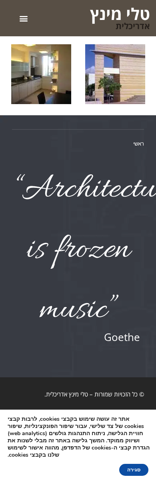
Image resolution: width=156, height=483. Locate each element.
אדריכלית (133, 26)
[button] (23, 18)
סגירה (133, 470)
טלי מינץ (120, 14)
